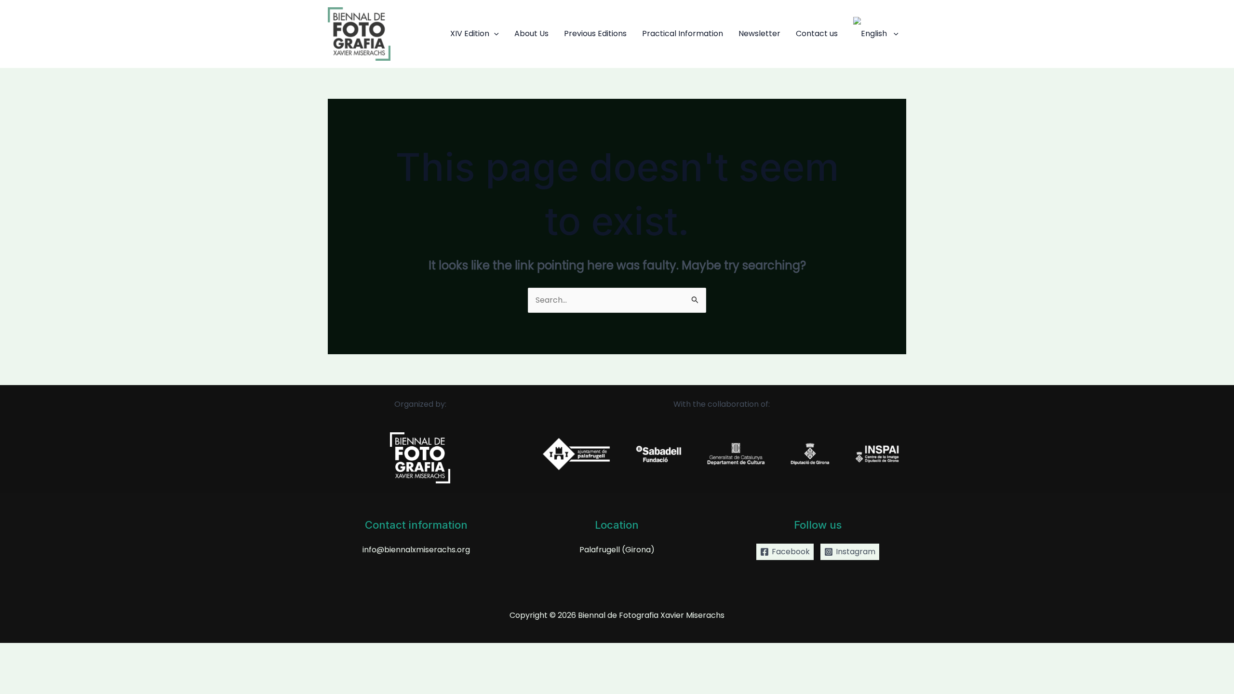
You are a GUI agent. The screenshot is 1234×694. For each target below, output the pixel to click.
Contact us (817, 33)
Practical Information (682, 33)
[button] (494, 33)
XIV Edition (469, 33)
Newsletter (759, 33)
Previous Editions (595, 33)
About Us (531, 33)
